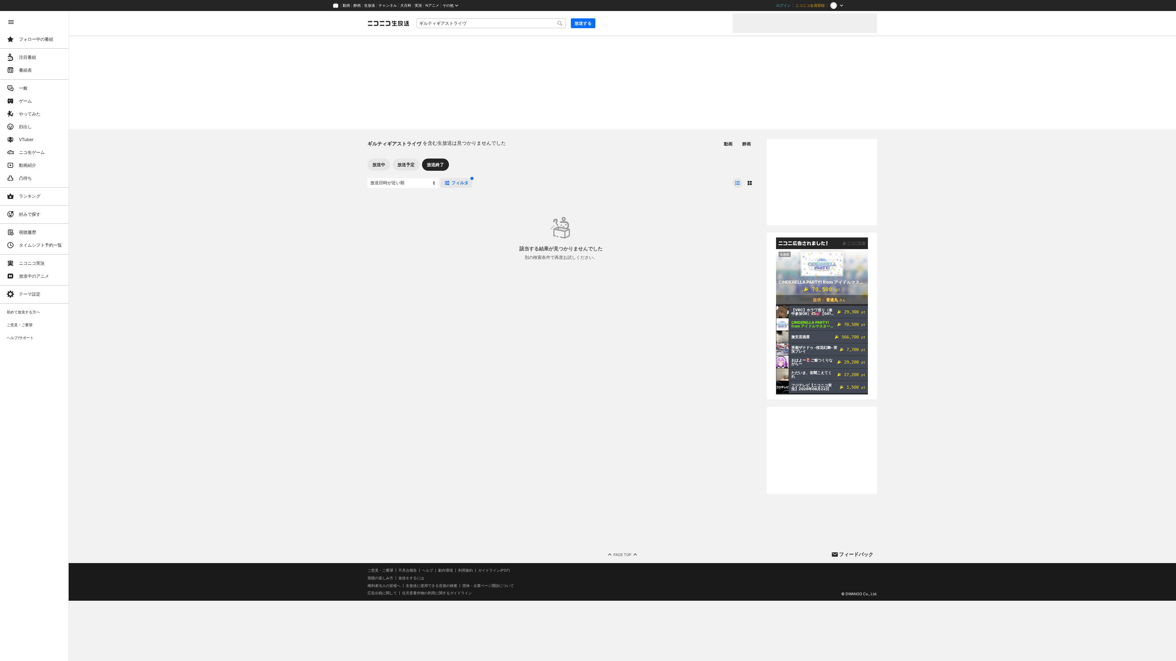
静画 (357, 5)
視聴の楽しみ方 (380, 578)
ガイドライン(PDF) (494, 570)
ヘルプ (427, 570)
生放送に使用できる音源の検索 (431, 586)
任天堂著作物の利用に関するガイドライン (437, 593)
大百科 (405, 5)
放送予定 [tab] (406, 164)
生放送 (369, 5)
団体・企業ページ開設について (488, 586)
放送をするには (411, 578)
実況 (418, 5)
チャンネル (388, 5)
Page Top (622, 554)
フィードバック (856, 554)
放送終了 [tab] (435, 164)
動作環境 (445, 570)
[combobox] (491, 23)
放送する (583, 23)
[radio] (737, 183)
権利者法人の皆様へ (384, 585)
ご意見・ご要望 (380, 570)
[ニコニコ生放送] (388, 23)
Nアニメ (432, 5)
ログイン (783, 5)
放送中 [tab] (378, 164)
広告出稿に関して (382, 593)
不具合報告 (407, 570)
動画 (346, 5)
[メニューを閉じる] (11, 22)
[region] (34, 336)
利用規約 (465, 570)
